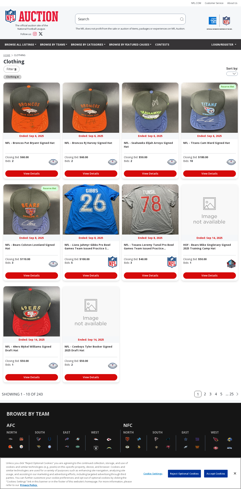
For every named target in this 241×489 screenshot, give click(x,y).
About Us (232, 3)
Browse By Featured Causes (129, 44)
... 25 (230, 393)
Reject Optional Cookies (184, 473)
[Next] (237, 394)
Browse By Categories (87, 44)
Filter (10, 69)
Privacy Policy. (29, 485)
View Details (32, 173)
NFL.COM (196, 3)
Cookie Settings (152, 473)
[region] (120, 473)
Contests (162, 44)
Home (6, 55)
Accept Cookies (216, 473)
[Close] (235, 473)
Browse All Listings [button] (19, 44)
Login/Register (222, 44)
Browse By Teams (52, 44)
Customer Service (214, 3)
